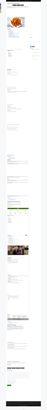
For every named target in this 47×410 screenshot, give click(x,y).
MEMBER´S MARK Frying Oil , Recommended (15, 37)
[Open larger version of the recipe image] (25, 203)
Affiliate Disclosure (32, 402)
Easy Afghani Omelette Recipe (12, 157)
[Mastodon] (0, 9)
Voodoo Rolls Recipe (11, 323)
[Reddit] (0, 5)
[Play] (26, 251)
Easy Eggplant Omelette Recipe (12, 158)
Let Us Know (16, 319)
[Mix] (0, 10)
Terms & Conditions (9, 402)
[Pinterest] (0, 7)
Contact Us (19, 402)
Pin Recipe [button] (24, 208)
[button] (8, 206)
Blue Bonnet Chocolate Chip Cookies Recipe (13, 322)
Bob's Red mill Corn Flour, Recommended (14, 239)
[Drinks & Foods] (10, 1)
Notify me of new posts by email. (11, 383)
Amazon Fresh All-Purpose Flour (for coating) (14, 243)
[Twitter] (31, 46)
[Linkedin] (0, 6)
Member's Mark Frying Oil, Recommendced (14, 244)
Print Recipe (13, 208)
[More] (0, 12)
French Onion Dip (11, 246)
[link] (8, 246)
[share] (23, 246)
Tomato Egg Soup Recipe (11, 199)
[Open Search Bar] (40, 1)
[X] (0, 4)
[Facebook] (0, 3)
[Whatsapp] (0, 11)
